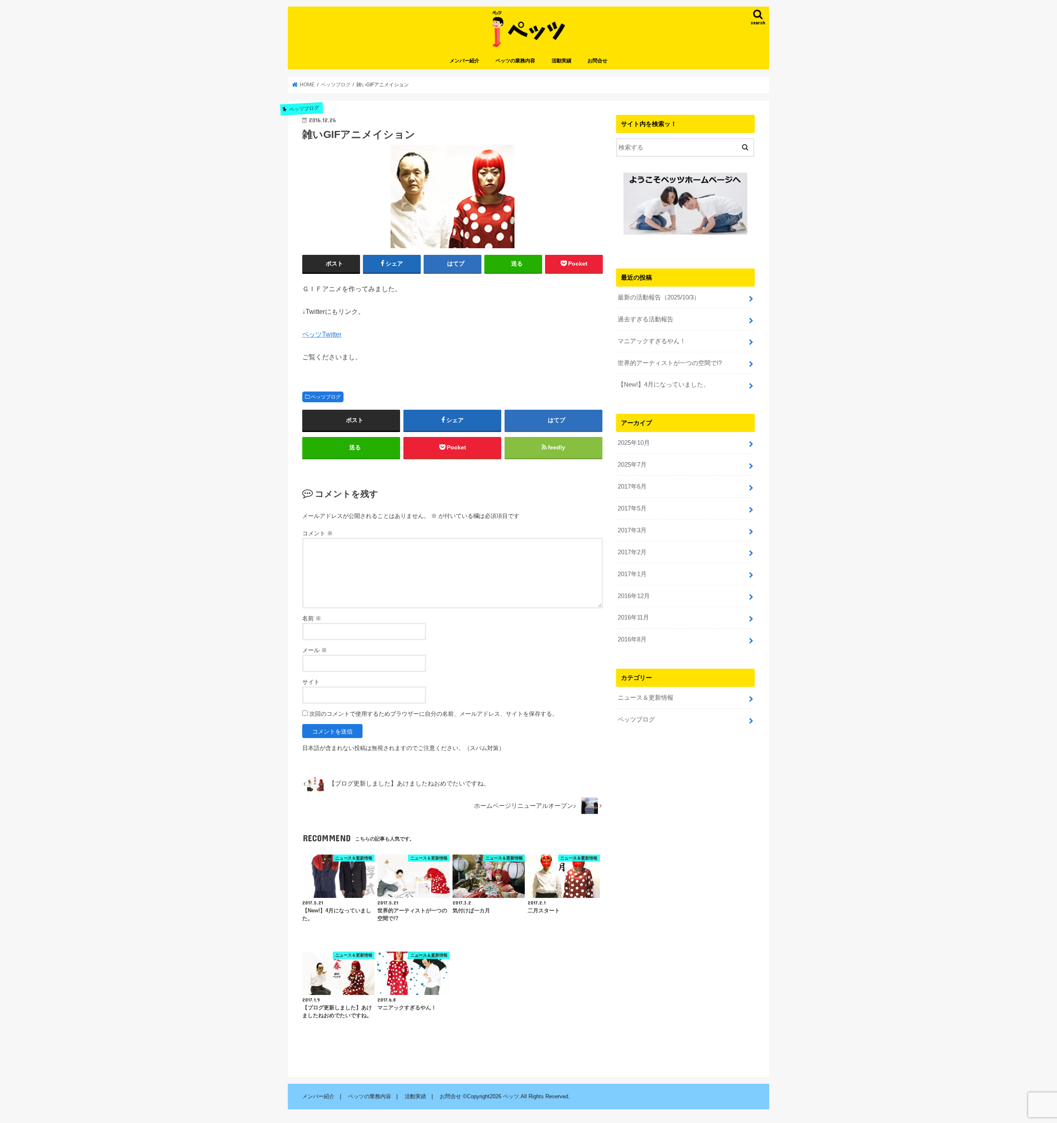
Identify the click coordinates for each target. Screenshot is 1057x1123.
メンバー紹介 (464, 61)
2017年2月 (632, 552)
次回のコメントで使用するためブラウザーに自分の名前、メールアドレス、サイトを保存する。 (433, 713)
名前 (311, 618)
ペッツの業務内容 (515, 61)
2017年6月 (632, 486)
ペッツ (511, 1096)
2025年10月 (634, 442)
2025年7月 (632, 464)
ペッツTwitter (321, 334)
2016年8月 (632, 639)
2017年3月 (632, 530)
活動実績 (561, 61)
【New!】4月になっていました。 (663, 384)
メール (314, 650)
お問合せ (597, 61)
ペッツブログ (326, 397)
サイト (311, 682)
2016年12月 (634, 596)
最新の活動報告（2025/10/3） (659, 297)
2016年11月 (633, 617)
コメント (317, 533)
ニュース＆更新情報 (645, 697)
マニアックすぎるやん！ (652, 341)
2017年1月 (632, 574)
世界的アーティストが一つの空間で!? (670, 363)
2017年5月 (632, 508)
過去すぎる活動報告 (645, 319)
